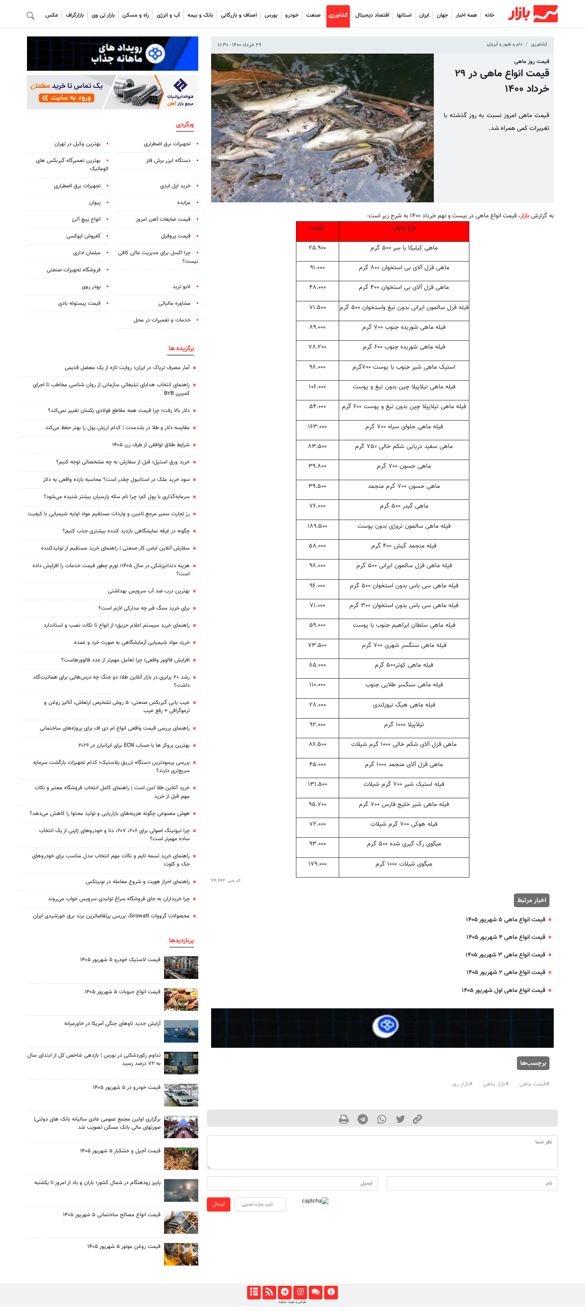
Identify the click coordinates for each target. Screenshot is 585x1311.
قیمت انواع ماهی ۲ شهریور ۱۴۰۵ (505, 972)
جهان (442, 15)
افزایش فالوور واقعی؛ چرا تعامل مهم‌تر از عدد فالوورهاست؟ (125, 660)
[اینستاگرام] (300, 1293)
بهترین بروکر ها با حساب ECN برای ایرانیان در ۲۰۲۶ (134, 745)
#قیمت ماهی (534, 1084)
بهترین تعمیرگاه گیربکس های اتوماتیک (72, 164)
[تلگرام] (284, 1293)
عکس (51, 15)
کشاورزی (338, 15)
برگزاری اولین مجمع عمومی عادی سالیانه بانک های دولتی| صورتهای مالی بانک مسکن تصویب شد (97, 1123)
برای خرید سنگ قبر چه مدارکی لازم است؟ (144, 608)
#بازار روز (462, 1084)
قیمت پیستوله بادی (79, 303)
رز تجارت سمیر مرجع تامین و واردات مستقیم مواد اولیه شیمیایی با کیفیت (109, 514)
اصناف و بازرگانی (239, 15)
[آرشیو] (253, 1293)
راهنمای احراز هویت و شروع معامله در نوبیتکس (138, 882)
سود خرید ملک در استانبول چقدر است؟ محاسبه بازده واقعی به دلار (116, 479)
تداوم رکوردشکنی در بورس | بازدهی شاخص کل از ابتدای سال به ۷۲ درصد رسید (94, 1059)
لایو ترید (182, 287)
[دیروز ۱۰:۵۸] (181, 1031)
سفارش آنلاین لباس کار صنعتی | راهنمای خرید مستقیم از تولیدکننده (115, 548)
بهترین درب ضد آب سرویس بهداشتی (149, 591)
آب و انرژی (168, 15)
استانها (404, 15)
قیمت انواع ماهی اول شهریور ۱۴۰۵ (503, 990)
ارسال (218, 1204)
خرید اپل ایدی (175, 186)
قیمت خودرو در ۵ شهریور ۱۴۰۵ (127, 1087)
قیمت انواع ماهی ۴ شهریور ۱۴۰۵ (505, 937)
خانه (489, 15)
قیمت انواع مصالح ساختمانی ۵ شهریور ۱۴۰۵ (112, 1215)
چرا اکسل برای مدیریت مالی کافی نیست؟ (158, 257)
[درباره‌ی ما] (330, 1293)
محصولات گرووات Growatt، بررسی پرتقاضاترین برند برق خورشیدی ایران (111, 916)
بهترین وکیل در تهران (77, 144)
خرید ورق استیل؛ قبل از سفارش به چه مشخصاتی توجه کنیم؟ (123, 462)
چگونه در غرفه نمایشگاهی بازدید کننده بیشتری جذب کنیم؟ (126, 531)
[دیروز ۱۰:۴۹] (181, 967)
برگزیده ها (181, 348)
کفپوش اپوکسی (83, 236)
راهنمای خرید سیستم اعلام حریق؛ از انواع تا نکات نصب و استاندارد (117, 625)
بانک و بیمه (200, 15)
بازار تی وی (103, 15)
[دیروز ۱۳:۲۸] (181, 1127)
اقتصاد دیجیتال (372, 15)
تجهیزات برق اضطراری (167, 144)
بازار (524, 216)
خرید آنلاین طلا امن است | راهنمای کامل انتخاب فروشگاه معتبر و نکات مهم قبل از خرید (112, 792)
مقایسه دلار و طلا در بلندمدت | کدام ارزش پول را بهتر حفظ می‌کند (117, 428)
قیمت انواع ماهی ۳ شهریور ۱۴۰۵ (505, 955)
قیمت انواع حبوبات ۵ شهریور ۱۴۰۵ (123, 992)
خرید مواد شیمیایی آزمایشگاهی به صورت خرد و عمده (132, 642)
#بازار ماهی (496, 1084)
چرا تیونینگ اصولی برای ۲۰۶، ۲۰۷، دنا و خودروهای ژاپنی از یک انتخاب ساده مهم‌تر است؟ (114, 835)
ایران (424, 15)
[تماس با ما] (315, 1293)
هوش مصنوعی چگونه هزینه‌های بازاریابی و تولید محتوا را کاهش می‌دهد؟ (110, 813)
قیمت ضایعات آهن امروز (163, 219)
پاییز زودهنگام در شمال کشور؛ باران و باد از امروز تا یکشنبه (97, 1183)
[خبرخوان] (269, 1293)
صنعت (313, 15)
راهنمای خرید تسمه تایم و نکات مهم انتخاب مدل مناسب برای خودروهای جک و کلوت (111, 860)
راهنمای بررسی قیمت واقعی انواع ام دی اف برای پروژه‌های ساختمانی (115, 728)
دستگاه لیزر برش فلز (168, 160)
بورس (271, 15)
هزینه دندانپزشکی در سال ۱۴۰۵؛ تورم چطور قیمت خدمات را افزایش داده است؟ (111, 570)
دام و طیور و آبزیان (504, 44)
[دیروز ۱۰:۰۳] (181, 1095)
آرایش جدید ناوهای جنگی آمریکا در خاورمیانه (112, 1023)
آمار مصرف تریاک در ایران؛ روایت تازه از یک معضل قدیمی (127, 368)
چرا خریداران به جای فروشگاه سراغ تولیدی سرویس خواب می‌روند (119, 899)
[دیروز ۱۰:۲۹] (181, 999)
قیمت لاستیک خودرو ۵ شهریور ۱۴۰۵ (120, 960)
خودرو (291, 15)
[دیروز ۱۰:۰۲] (181, 1222)
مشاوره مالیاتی (174, 303)
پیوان (95, 202)
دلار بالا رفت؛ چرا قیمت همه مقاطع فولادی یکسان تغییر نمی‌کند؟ (119, 410)
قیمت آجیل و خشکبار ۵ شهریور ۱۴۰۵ (120, 1151)
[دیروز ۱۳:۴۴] (181, 1190)
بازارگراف (75, 15)
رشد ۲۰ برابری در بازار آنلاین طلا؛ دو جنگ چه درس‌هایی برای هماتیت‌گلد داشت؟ (111, 681)
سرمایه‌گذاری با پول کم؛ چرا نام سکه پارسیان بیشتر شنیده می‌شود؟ (117, 497)
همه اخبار (466, 15)
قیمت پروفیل (176, 236)
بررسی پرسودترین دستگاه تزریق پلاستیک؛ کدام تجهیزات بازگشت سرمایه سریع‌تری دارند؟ (111, 766)
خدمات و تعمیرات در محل (162, 320)
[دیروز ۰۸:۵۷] (181, 1063)
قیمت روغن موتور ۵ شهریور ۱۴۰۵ (124, 1246)
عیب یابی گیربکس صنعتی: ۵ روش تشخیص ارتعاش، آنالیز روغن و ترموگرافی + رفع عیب (117, 706)
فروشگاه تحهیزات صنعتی (74, 270)
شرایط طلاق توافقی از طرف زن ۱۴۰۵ (151, 445)
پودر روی (91, 287)
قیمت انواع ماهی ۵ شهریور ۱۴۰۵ (505, 920)
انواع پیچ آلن (86, 219)
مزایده (184, 202)
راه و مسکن (135, 15)
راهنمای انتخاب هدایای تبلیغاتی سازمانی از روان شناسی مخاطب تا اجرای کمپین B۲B (111, 389)
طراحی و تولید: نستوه (292, 1302)
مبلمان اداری (87, 253)
